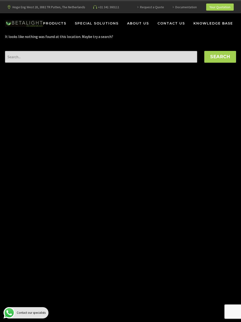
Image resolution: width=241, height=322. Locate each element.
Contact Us (171, 23)
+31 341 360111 (108, 7)
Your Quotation (219, 7)
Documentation (186, 7)
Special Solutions (97, 23)
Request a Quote (152, 7)
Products (54, 23)
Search (220, 56)
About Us (138, 23)
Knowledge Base (213, 23)
